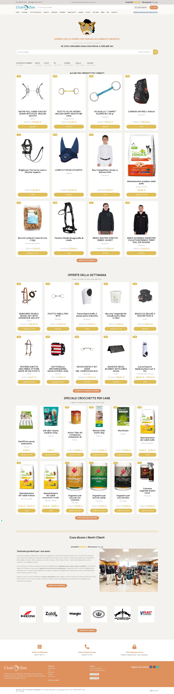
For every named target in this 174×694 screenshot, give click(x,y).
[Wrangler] (75, 614)
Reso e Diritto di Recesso (97, 670)
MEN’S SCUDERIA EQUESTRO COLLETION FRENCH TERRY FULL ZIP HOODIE (141, 240)
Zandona (141, 115)
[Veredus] (122, 614)
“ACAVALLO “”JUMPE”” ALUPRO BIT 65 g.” (105, 112)
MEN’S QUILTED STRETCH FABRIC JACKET (105, 239)
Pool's (29, 321)
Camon (26, 447)
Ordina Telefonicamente (87, 652)
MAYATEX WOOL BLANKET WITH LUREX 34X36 (116, 368)
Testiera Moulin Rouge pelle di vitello (68, 239)
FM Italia (75, 503)
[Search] (155, 52)
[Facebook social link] (151, 667)
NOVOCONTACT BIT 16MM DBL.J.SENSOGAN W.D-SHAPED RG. (87, 370)
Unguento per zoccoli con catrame (75, 497)
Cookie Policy (95, 678)
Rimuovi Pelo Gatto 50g (99, 431)
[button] (141, 2)
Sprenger (87, 374)
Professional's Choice (145, 374)
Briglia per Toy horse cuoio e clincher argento (32, 171)
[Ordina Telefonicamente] (87, 646)
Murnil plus (123, 430)
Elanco (50, 436)
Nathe (32, 119)
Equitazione (51, 668)
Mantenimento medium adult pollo (141, 182)
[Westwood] (99, 614)
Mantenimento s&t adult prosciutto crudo (51, 495)
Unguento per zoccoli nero (123, 496)
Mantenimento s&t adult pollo (147, 438)
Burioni (58, 374)
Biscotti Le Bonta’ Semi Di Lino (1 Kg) (32, 239)
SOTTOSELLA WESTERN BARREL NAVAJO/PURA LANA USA (58, 370)
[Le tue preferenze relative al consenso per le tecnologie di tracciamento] (1, 520)
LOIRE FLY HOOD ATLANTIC (69, 170)
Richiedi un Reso (53, 680)
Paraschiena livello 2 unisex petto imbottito (87, 314)
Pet (49, 670)
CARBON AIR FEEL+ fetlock (141, 111)
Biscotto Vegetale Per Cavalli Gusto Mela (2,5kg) (116, 315)
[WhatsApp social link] (157, 667)
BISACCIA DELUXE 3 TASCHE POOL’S (145, 314)
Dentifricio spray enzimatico (26, 442)
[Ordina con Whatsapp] (39, 646)
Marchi (50, 674)
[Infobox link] (21, 2)
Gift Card (51, 672)
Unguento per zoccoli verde (99, 496)
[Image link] (15, 668)
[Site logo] (25, 7)
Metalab (58, 319)
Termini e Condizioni (96, 668)
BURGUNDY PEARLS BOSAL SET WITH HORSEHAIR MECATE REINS (29, 316)
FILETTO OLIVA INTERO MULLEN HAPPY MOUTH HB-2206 (69, 113)
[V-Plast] (146, 614)
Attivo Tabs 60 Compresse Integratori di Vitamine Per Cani (75, 435)
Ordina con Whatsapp (39, 652)
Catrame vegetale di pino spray (147, 490)
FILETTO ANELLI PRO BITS (58, 314)
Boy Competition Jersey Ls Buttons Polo (105, 171)
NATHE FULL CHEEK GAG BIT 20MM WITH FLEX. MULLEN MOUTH (33, 113)
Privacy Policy (95, 674)
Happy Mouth (69, 119)
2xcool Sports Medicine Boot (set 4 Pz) (145, 368)
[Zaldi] (51, 614)
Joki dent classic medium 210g (51, 431)
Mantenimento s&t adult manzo (26, 494)
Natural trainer (141, 187)
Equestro (105, 175)
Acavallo (105, 117)
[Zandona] (28, 614)
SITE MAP (51, 676)
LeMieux (69, 173)
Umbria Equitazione (32, 243)
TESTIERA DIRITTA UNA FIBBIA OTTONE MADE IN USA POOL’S (29, 368)
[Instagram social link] (154, 667)
